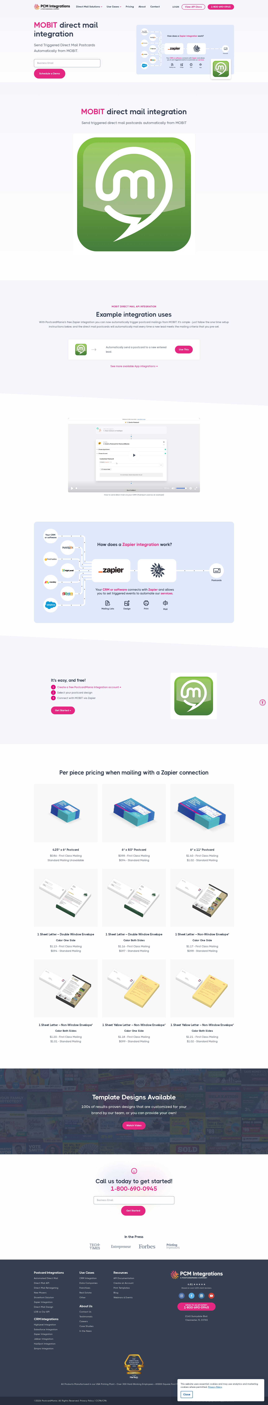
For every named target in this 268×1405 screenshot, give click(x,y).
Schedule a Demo (49, 73)
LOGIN (175, 7)
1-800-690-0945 (221, 6)
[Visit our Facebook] (191, 1296)
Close (186, 1394)
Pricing (130, 6)
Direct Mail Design (43, 1307)
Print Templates (122, 1288)
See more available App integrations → (134, 366)
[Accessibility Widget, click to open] (262, 702)
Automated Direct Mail (46, 1278)
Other (82, 1297)
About (142, 6)
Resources (121, 1272)
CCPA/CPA (101, 1400)
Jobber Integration (43, 1339)
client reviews (205, 1288)
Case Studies (86, 1326)
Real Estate (85, 1292)
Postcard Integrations (49, 1272)
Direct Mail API (41, 1283)
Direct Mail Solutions (88, 6)
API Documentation (124, 1278)
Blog (116, 1292)
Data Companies (88, 1283)
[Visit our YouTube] (211, 1296)
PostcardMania (49, 1400)
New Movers (40, 1292)
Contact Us (85, 1311)
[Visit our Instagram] (182, 1296)
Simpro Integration (44, 1348)
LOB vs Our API (42, 1311)
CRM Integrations (46, 1319)
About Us (85, 1306)
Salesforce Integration (46, 1329)
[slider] (119, 488)
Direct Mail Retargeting (46, 1288)
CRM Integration (88, 1278)
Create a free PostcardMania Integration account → (89, 687)
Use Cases (113, 6)
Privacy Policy (87, 1400)
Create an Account (124, 1283)
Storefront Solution (44, 1297)
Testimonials (85, 1316)
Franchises (84, 1288)
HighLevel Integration (45, 1324)
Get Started (133, 1210)
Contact (155, 6)
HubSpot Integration (45, 1343)
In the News (85, 1331)
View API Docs (193, 6)
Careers (83, 1321)
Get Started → (63, 710)
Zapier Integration (43, 1302)
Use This (184, 349)
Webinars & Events (123, 1297)
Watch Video (134, 1125)
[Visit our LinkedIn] (201, 1296)
